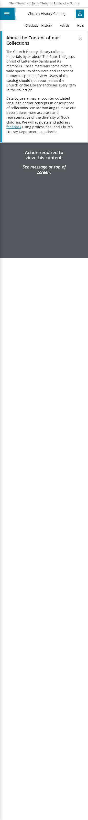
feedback (13, 127)
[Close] (81, 38)
